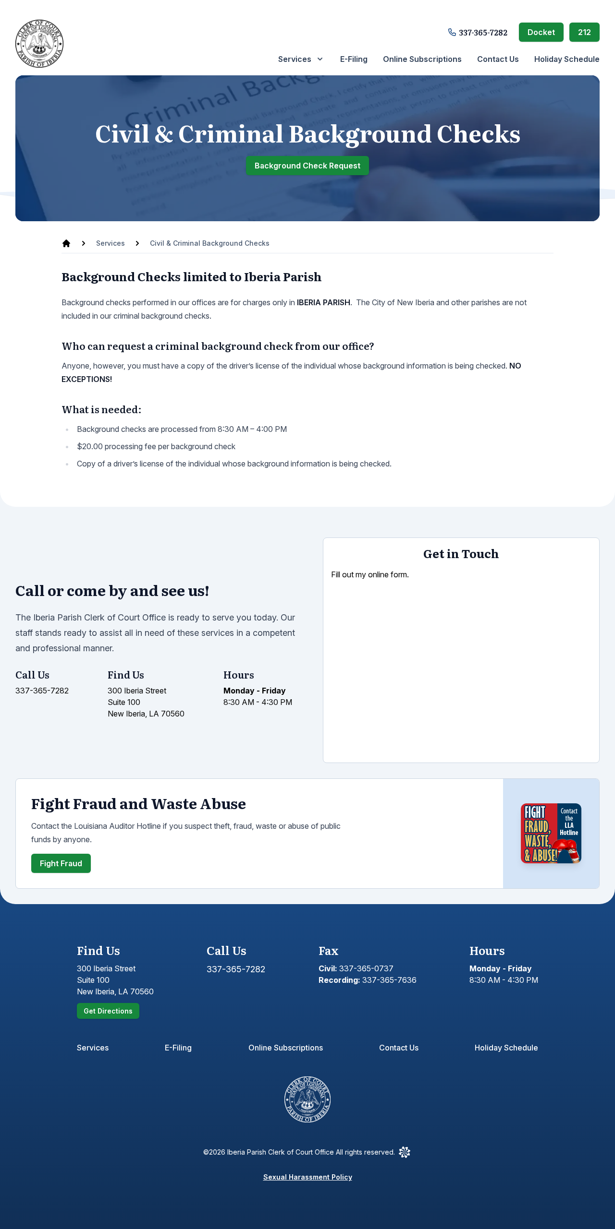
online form (387, 574)
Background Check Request (307, 165)
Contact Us (498, 59)
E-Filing (354, 59)
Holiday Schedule (567, 59)
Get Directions (108, 1011)
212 (584, 32)
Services (93, 1047)
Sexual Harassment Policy (307, 1177)
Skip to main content (54, 10)
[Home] (66, 243)
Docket (541, 32)
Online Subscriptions (422, 59)
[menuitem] (301, 59)
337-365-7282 (483, 32)
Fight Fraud (61, 863)
